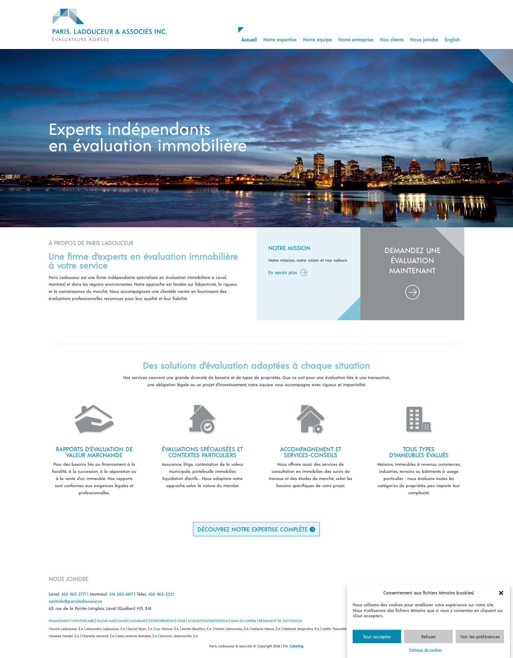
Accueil (249, 39)
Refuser (428, 636)
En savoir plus (282, 272)
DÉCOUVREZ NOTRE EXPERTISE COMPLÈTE (252, 529)
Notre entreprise (355, 39)
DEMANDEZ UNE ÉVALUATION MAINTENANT (412, 260)
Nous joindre (424, 39)
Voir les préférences (480, 636)
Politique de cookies (425, 650)
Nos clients (392, 39)
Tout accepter (377, 636)
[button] (501, 593)
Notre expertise (280, 39)
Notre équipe (317, 39)
